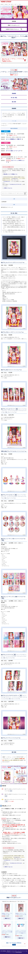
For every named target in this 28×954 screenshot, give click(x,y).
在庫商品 (6, 4)
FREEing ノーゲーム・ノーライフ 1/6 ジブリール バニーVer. (20, 914)
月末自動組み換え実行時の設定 (15, 184)
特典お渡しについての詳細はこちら (10, 174)
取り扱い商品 (14, 97)
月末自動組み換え (14, 178)
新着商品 (2, 4)
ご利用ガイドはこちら (8, 188)
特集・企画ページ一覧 (12, 4)
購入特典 (14, 101)
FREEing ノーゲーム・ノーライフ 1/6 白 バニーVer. (7, 914)
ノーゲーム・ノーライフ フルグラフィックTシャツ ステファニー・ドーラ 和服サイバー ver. (20, 932)
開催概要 (14, 93)
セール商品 (19, 4)
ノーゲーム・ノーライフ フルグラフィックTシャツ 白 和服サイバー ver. (7, 932)
